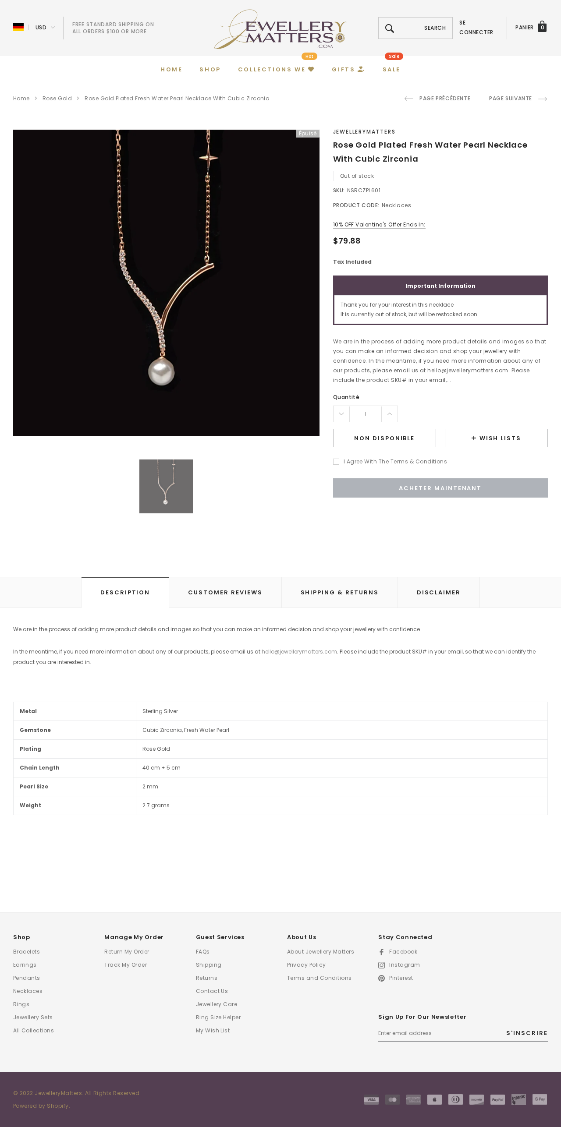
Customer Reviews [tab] (225, 592)
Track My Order (125, 964)
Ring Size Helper (218, 1017)
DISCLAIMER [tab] (439, 592)
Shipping (209, 964)
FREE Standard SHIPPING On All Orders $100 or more (113, 28)
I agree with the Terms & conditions (395, 461)
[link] (166, 486)
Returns (206, 978)
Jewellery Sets (33, 1017)
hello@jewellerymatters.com (299, 651)
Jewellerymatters (364, 131)
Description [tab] (125, 592)
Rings (21, 1004)
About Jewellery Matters (320, 951)
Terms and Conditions (319, 978)
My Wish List (213, 1030)
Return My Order (126, 951)
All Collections (33, 1030)
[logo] (280, 28)
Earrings (25, 964)
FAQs (203, 951)
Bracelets (26, 951)
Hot (309, 56)
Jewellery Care (217, 1004)
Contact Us (212, 991)
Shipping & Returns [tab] (340, 592)
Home (21, 98)
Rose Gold (57, 98)
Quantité (346, 397)
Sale (394, 56)
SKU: (339, 190)
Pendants (26, 978)
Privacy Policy (306, 964)
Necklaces (28, 991)
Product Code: (356, 205)
